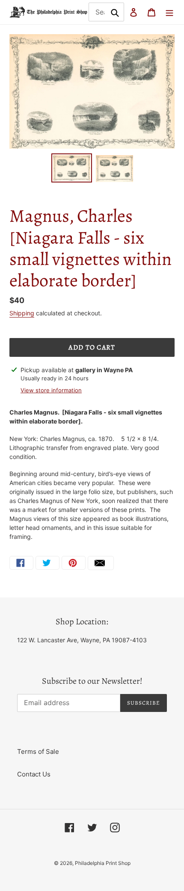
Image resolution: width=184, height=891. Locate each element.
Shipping (21, 313)
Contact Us (33, 774)
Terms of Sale (38, 751)
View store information (51, 390)
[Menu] (169, 12)
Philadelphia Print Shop (103, 863)
